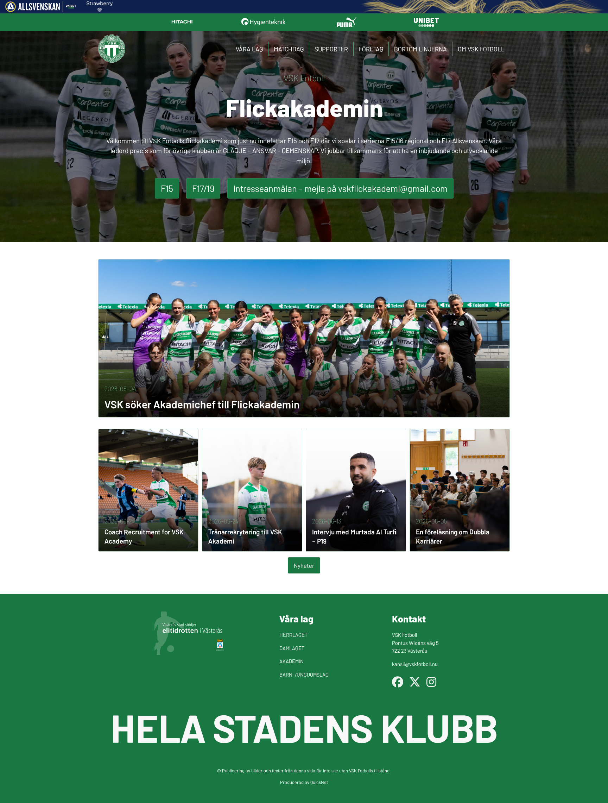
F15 (167, 188)
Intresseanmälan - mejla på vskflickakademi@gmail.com (340, 188)
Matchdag (289, 48)
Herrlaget (293, 634)
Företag (371, 48)
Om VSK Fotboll (481, 48)
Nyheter (304, 565)
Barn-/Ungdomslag (304, 674)
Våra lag (249, 48)
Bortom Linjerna (420, 48)
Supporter (331, 48)
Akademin (291, 661)
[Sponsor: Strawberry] (100, 9)
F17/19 (203, 188)
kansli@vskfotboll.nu (415, 663)
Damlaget (291, 648)
